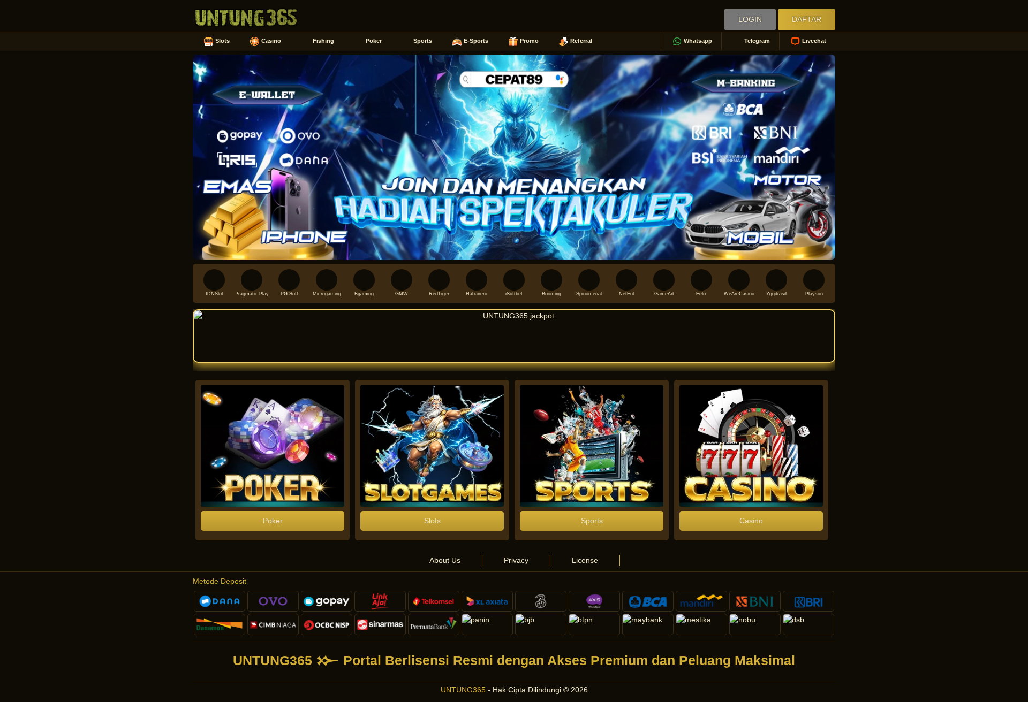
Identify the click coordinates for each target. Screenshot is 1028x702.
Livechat (814, 40)
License (585, 560)
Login (750, 19)
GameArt (664, 293)
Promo (529, 40)
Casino (271, 40)
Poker (374, 40)
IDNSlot (214, 293)
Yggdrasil (776, 293)
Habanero (476, 293)
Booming (551, 293)
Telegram (757, 40)
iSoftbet (514, 293)
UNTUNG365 (463, 689)
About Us (444, 560)
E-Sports (476, 40)
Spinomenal (589, 293)
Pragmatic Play (252, 293)
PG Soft (289, 293)
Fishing (323, 40)
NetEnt (626, 293)
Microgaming (327, 293)
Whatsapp (698, 40)
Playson (814, 293)
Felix (701, 293)
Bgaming (364, 293)
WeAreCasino (739, 293)
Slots (222, 40)
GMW (401, 293)
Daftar (806, 19)
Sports (422, 40)
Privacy (516, 560)
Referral (581, 40)
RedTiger (439, 293)
